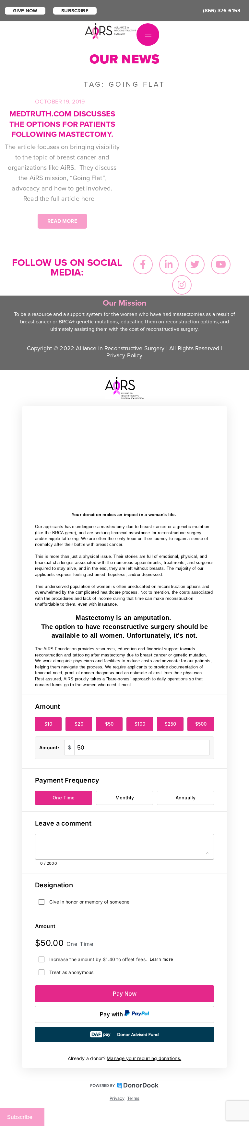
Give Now (25, 11)
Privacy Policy (124, 355)
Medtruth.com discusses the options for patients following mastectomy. (62, 124)
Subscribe (74, 11)
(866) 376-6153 (221, 10)
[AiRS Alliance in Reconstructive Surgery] (110, 30)
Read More (62, 221)
